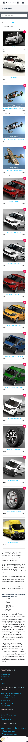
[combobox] (14, 15)
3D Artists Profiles (5, 700)
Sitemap (3, 717)
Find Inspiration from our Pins (10, 734)
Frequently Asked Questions (7, 703)
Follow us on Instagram (9, 731)
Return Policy (4, 678)
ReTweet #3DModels (8, 728)
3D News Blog (4, 714)
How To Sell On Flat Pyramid (7, 697)
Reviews (3, 702)
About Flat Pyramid (5, 674)
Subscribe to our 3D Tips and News (9, 715)
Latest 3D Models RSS (6, 719)
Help (2, 681)
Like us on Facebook (21, 728)
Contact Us (3, 683)
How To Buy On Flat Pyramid (8, 695)
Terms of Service (5, 676)
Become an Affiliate (5, 705)
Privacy (3, 679)
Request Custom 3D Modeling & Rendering (11, 693)
